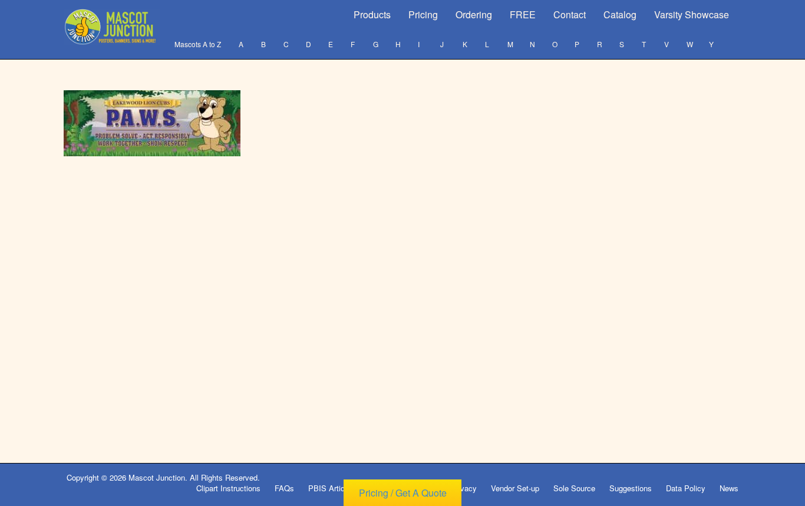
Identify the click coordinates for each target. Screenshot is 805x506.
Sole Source (574, 488)
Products (372, 14)
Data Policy (685, 488)
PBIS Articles (331, 488)
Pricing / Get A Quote (403, 493)
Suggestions (630, 488)
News (729, 488)
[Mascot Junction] (112, 27)
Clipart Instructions (228, 488)
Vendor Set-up (515, 488)
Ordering (474, 14)
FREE (523, 14)
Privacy (464, 488)
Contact (569, 14)
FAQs (284, 488)
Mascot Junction (156, 477)
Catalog (619, 14)
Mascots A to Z (197, 44)
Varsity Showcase (691, 14)
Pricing (423, 14)
